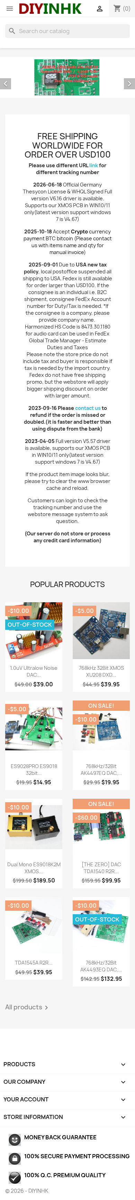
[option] (67, 77)
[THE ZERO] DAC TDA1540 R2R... (101, 868)
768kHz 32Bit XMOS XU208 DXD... (101, 671)
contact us (88, 408)
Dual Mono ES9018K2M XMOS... (34, 868)
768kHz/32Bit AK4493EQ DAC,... (101, 966)
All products (28, 1008)
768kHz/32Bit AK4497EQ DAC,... (101, 769)
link (93, 165)
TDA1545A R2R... (34, 962)
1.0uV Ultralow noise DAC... (33, 671)
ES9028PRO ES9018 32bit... (34, 769)
